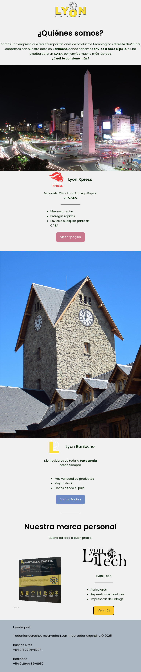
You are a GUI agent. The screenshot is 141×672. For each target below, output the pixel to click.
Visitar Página (70, 499)
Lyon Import (21, 627)
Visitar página (70, 237)
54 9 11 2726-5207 (28, 650)
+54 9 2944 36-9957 (28, 664)
